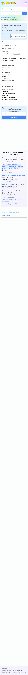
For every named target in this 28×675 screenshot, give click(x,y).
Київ (14, 48)
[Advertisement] (14, 135)
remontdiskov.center (7, 54)
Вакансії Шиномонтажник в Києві (10, 212)
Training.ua (11, 670)
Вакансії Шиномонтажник (8, 210)
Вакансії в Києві (6, 215)
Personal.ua (15, 672)
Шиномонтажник (8, 158)
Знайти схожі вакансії (18, 36)
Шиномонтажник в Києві (14, 109)
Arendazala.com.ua (19, 670)
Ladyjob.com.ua (22, 672)
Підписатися (14, 117)
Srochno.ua (4, 672)
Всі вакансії (16, 54)
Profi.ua (9, 672)
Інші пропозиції (13, 199)
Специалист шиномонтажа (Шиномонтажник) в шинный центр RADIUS (12, 167)
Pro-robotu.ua (5, 670)
